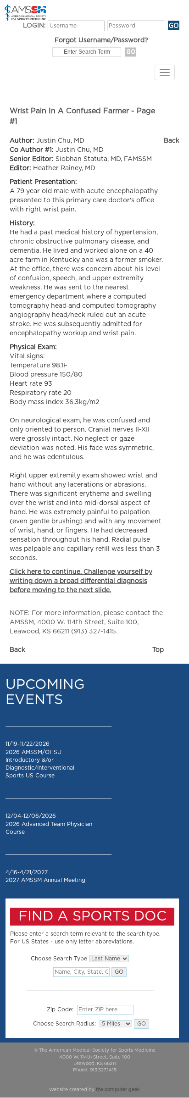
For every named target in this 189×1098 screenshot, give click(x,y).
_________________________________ (58, 723)
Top (158, 650)
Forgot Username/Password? (101, 40)
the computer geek (118, 1089)
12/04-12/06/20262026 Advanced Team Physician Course (49, 823)
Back (171, 141)
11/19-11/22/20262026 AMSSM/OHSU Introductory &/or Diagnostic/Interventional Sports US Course (40, 759)
